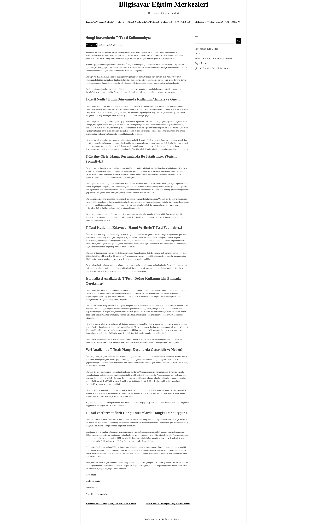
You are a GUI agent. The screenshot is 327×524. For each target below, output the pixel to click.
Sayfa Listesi (183, 22)
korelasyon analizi (93, 481)
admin (121, 45)
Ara (196, 37)
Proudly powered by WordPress (157, 519)
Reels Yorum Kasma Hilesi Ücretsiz (149, 22)
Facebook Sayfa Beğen (100, 22)
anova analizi (91, 475)
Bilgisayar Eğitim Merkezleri (163, 4)
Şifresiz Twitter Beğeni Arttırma (216, 22)
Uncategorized (91, 45)
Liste (121, 22)
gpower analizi (91, 487)
